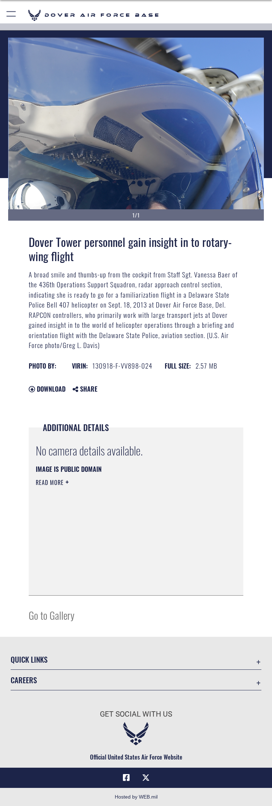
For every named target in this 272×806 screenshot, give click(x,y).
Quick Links (29, 659)
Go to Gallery (51, 615)
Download (50, 388)
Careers (24, 679)
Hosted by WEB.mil (136, 797)
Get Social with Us (136, 714)
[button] (11, 15)
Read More (51, 482)
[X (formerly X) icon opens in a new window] (146, 777)
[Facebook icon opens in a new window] (126, 777)
